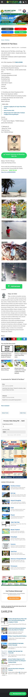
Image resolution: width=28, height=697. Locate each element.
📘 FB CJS (7, 32)
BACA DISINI (19, 62)
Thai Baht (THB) (5, 429)
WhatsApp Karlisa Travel (19, 693)
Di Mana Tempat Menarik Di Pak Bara (17, 636)
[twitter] (8, 339)
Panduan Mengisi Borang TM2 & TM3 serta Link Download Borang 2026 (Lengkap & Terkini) (17, 620)
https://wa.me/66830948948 (8, 172)
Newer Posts (5, 413)
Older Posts (23, 413)
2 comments (23, 47)
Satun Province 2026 (9, 110)
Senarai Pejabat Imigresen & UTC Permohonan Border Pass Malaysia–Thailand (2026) (17, 660)
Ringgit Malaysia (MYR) (7, 424)
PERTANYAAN (15, 286)
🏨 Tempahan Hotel (14, 35)
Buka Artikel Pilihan (14, 598)
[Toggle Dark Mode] (23, 2)
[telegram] (24, 339)
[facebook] (3, 339)
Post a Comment (5, 405)
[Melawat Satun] (14, 2)
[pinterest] (14, 339)
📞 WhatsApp (20, 32)
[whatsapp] (19, 339)
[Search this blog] (26, 2)
